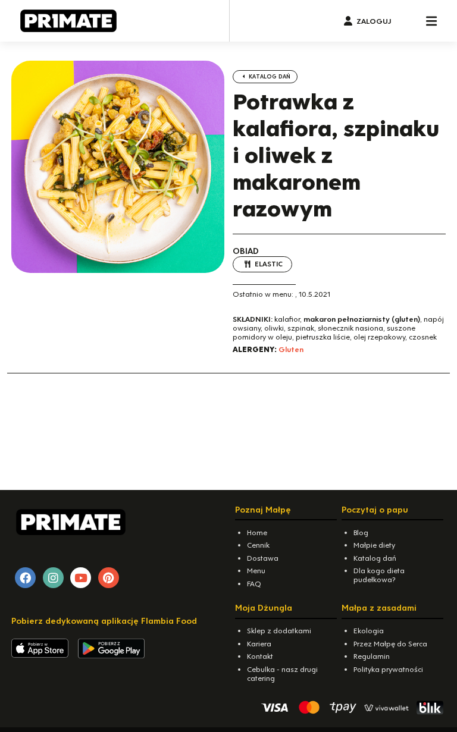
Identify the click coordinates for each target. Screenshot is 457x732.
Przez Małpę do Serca (390, 643)
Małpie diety (374, 545)
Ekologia (368, 630)
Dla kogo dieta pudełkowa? (379, 575)
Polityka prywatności (388, 669)
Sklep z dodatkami (279, 630)
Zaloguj (373, 21)
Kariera (259, 643)
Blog (360, 532)
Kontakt (260, 656)
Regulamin (371, 656)
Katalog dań (268, 76)
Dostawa (262, 558)
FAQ (254, 583)
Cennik (258, 545)
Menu (256, 570)
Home (257, 532)
